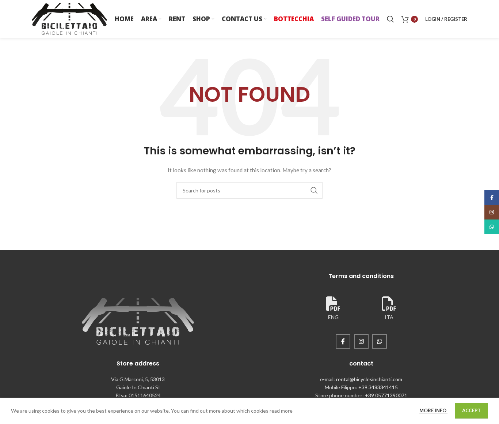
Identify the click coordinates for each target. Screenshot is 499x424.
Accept (471, 410)
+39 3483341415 (378, 387)
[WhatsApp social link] (379, 341)
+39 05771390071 (386, 395)
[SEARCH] (314, 190)
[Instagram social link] (361, 341)
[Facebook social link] (343, 341)
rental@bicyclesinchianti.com (369, 379)
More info (433, 410)
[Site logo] (69, 18)
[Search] (390, 19)
